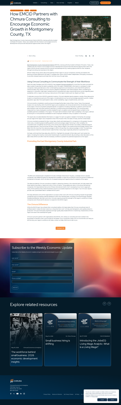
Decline (112, 399)
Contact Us (60, 228)
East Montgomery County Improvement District (40, 65)
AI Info (82, 394)
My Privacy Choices (68, 394)
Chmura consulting (66, 84)
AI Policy (77, 394)
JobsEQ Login (94, 2)
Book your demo (105, 2)
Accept (102, 399)
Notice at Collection (57, 394)
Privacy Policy (95, 396)
